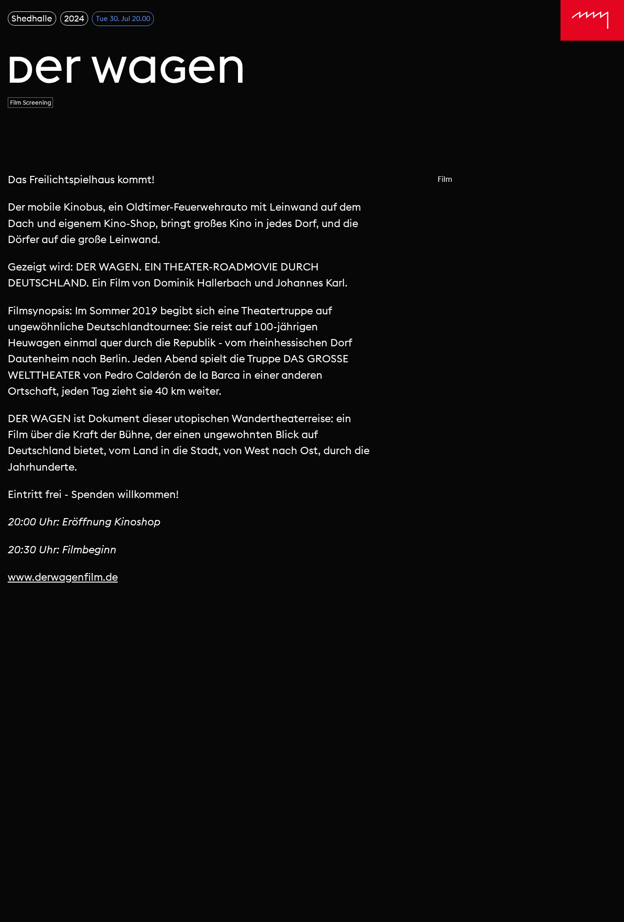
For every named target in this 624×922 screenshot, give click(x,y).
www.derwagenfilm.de (63, 576)
